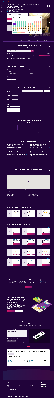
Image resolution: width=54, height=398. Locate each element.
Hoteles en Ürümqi (31, 361)
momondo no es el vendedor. (12, 374)
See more (48, 227)
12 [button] (23, 24)
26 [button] (23, 28)
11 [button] (21, 24)
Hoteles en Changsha (29, 4)
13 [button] (25, 24)
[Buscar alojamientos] (1, 6)
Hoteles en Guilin (10, 360)
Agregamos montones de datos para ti (14, 375)
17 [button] (19, 26)
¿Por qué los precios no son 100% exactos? (14, 377)
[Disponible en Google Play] (43, 384)
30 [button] (17, 30)
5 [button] (23, 22)
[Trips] (1, 11)
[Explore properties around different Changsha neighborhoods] (49, 224)
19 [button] (23, 26)
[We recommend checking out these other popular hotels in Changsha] (49, 207)
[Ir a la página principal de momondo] (6, 1)
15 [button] (15, 26)
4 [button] (21, 22)
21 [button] (13, 28)
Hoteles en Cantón (31, 359)
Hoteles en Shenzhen (31, 360)
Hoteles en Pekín (10, 359)
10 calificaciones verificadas (15, 11)
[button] (1, 1)
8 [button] (15, 24)
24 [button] (19, 28)
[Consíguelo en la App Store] (43, 386)
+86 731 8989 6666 (10, 10)
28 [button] (13, 30)
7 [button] (13, 24)
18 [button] (21, 26)
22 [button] (15, 28)
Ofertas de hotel (9, 4)
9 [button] (17, 24)
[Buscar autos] (1, 7)
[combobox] (18, 331)
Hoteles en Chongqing (11, 361)
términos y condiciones (20, 342)
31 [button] (38, 30)
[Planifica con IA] (1, 9)
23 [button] (17, 28)
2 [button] (17, 22)
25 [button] (21, 28)
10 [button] (19, 24)
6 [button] (25, 22)
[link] (16, 234)
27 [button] (25, 28)
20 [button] (25, 26)
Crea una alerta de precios (43, 281)
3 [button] (19, 22)
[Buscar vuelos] (1, 4)
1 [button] (15, 22)
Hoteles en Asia (13, 4)
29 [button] (15, 30)
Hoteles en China (18, 4)
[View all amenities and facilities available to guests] (49, 66)
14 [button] (13, 26)
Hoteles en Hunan (23, 4)
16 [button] (17, 26)
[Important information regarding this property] (49, 121)
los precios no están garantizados (27, 371)
